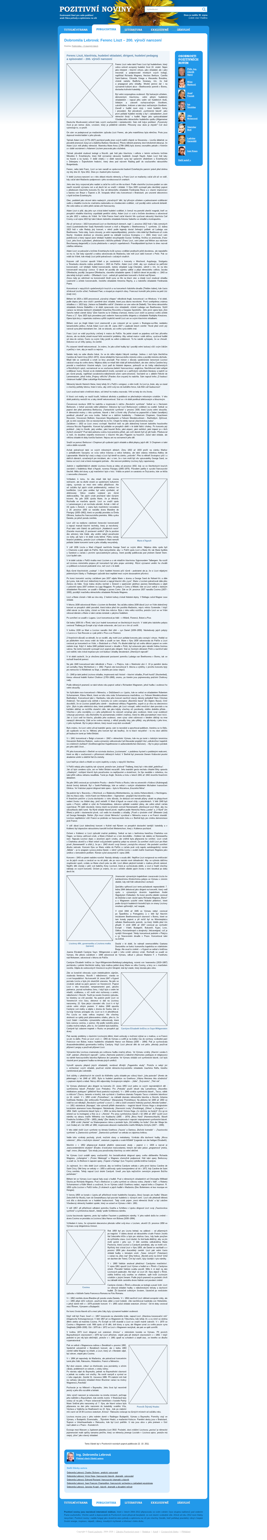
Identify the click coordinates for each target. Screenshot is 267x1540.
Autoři (155, 1532)
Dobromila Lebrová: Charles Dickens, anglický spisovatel (92, 1472)
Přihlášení (186, 1532)
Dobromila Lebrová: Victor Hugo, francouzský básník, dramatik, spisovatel (100, 1476)
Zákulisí (183, 30)
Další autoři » (184, 160)
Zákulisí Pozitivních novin (127, 1532)
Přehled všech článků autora (89, 1458)
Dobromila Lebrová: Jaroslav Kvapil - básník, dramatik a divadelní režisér (99, 1487)
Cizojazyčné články (170, 1532)
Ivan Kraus (192, 151)
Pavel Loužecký (95, 1532)
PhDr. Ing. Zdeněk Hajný (192, 72)
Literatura (133, 30)
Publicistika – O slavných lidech (85, 46)
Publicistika (106, 29)
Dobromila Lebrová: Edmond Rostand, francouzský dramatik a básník (98, 1480)
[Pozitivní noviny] (96, 8)
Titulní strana (76, 30)
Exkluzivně (160, 30)
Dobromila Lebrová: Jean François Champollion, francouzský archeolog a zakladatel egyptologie (110, 1483)
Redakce (146, 1532)
